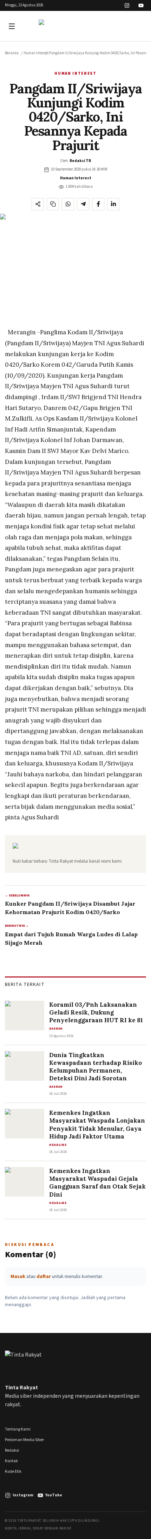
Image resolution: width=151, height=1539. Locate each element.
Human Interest (36, 53)
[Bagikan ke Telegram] (83, 204)
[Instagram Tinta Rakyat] (127, 6)
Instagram (23, 1495)
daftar (44, 1276)
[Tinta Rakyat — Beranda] (75, 26)
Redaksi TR (80, 160)
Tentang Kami (18, 1429)
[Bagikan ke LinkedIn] (113, 204)
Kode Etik (13, 1472)
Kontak (11, 1461)
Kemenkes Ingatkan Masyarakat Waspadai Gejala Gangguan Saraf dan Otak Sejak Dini (97, 1182)
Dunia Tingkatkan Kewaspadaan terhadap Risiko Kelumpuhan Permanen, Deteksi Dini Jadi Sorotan (95, 1066)
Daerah (56, 1028)
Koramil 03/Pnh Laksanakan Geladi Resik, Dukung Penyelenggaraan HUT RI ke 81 (96, 1012)
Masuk (18, 1276)
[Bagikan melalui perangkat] (38, 204)
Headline (58, 1145)
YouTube (53, 1495)
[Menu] (12, 26)
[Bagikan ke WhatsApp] (68, 204)
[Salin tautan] (53, 204)
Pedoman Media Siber (24, 1440)
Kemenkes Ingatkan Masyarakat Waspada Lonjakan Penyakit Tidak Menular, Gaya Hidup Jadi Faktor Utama (97, 1124)
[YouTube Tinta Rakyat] (141, 6)
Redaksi (12, 1450)
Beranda (12, 53)
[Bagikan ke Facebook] (98, 204)
